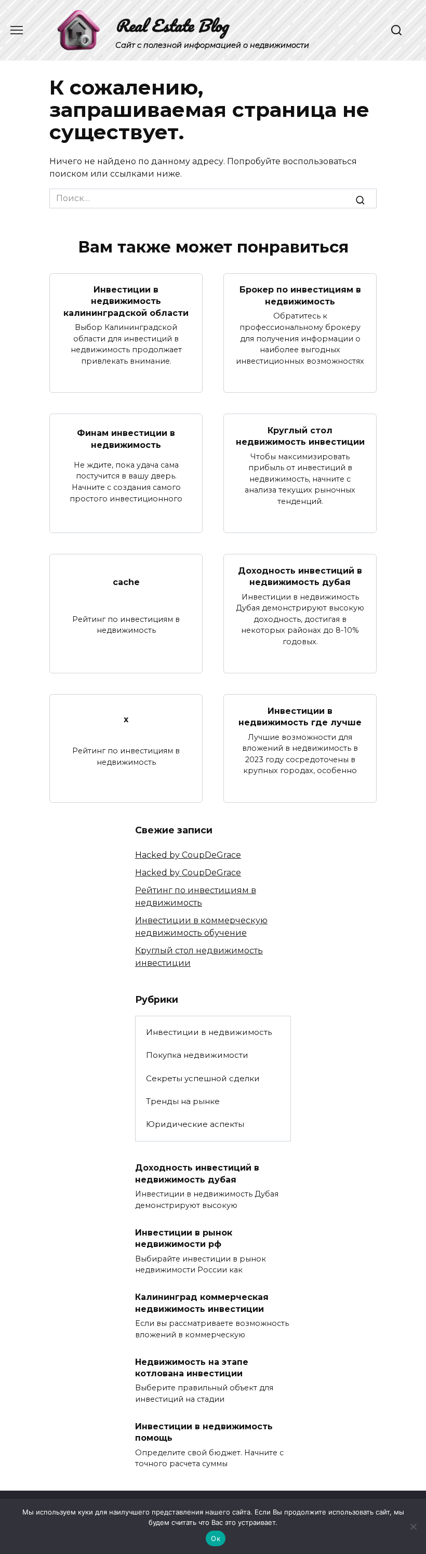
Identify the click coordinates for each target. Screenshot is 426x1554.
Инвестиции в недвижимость (209, 1032)
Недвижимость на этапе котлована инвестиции (191, 1367)
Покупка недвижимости (197, 1055)
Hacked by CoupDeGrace (188, 855)
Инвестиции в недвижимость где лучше (300, 716)
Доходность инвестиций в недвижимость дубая (300, 576)
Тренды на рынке (183, 1101)
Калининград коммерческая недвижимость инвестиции (202, 1302)
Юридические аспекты (195, 1124)
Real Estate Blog (171, 25)
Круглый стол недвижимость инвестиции (300, 435)
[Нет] (413, 1526)
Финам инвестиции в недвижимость (126, 438)
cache (126, 582)
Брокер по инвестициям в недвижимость (300, 295)
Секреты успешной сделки (203, 1078)
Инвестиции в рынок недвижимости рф (183, 1237)
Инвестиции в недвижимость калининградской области (126, 301)
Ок (215, 1538)
